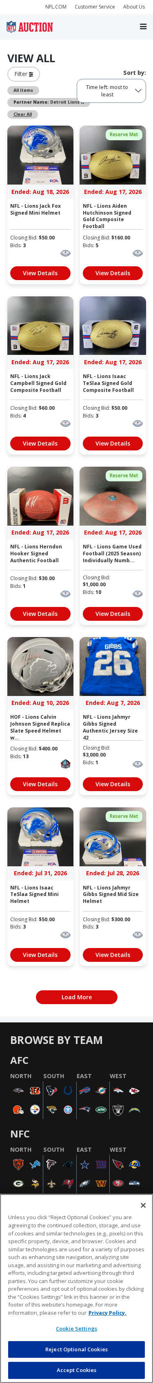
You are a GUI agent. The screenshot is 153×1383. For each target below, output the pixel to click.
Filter (21, 74)
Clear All (22, 114)
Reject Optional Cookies (76, 1349)
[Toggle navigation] (143, 26)
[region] (76, 1288)
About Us (134, 6)
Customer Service (95, 6)
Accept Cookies (77, 1370)
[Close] (143, 1205)
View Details (40, 273)
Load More (77, 997)
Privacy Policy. (107, 1312)
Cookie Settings (76, 1328)
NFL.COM (56, 6)
